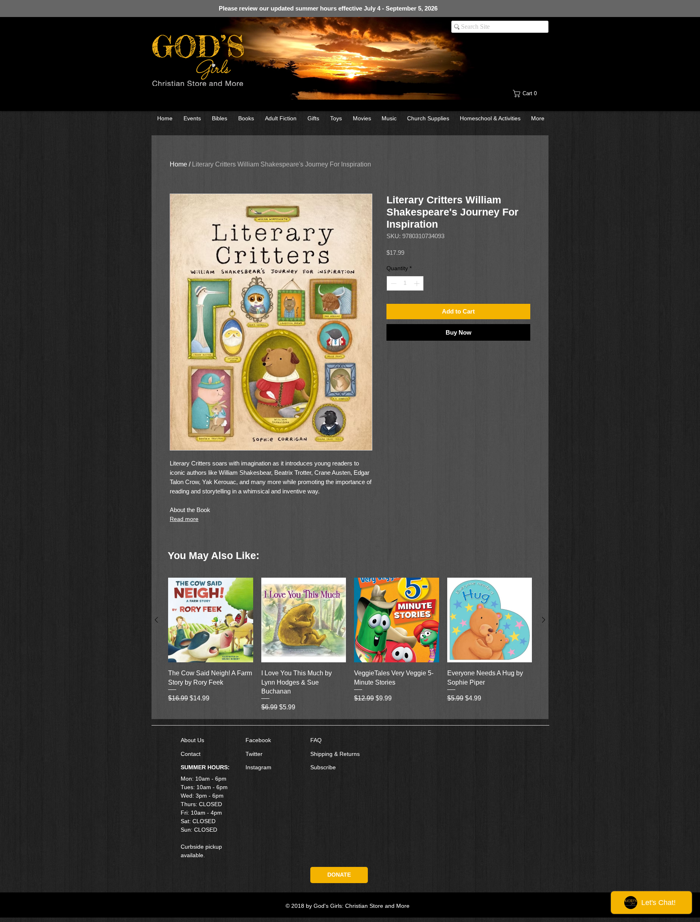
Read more (184, 519)
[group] (350, 645)
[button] (531, 93)
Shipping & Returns (335, 754)
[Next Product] (543, 620)
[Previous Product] (156, 620)
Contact (191, 754)
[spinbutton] (405, 283)
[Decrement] (393, 283)
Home (178, 164)
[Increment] (417, 283)
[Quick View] (210, 620)
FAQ (316, 740)
